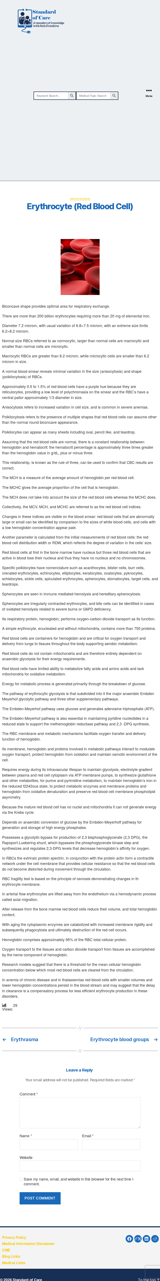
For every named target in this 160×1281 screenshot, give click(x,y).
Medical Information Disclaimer (28, 1243)
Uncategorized (80, 199)
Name (26, 1136)
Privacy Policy (14, 1237)
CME (6, 1250)
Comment (29, 1094)
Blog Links (11, 1256)
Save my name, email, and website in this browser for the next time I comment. (78, 1181)
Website (26, 1157)
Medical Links (13, 1262)
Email (88, 1136)
